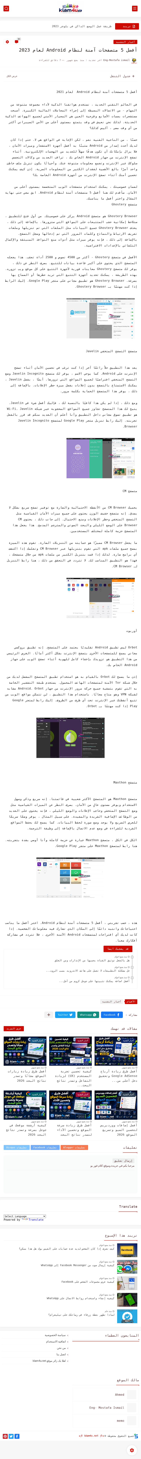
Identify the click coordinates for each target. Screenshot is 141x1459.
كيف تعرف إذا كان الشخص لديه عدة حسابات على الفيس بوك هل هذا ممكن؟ (66, 1248)
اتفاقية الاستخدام (56, 1341)
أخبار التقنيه (125, 42)
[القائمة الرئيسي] (135, 8)
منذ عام (108, 1311)
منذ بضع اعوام (121, 956)
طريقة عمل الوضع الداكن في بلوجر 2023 (81, 22)
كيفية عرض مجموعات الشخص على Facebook (88, 1281)
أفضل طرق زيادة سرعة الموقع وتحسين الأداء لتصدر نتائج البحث (74, 1130)
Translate (36, 1219)
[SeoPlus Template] (136, 1435)
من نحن (61, 1347)
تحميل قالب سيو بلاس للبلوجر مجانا (85, 30)
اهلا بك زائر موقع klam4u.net (49, 1360)
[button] (112, 1015)
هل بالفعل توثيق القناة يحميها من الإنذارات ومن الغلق (92, 960)
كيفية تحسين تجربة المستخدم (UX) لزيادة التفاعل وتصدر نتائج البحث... (73, 1078)
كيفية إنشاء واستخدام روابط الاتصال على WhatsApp (80, 1298)
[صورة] (127, 1250)
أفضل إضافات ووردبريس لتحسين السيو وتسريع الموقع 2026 (119, 1130)
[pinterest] (5, 1436)
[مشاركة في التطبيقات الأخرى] (48, 1015)
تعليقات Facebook (45, 1147)
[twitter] (11, 1436)
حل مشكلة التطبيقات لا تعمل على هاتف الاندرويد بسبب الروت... (88, 970)
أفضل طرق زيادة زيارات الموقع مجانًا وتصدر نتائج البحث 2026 (27, 1076)
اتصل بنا (61, 1354)
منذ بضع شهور (128, 1067)
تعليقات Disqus (16, 1147)
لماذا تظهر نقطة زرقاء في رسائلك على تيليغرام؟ (81, 1314)
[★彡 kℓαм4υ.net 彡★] (70, 8)
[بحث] (6, 8)
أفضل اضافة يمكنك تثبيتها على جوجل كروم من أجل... (94, 981)
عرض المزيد (13, 1028)
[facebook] (17, 1436)
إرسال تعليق (123, 1160)
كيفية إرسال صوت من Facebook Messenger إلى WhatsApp (77, 1265)
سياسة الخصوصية (55, 1335)
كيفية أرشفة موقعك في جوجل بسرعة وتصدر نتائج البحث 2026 (26, 1130)
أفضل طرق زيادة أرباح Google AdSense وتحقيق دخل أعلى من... (118, 1076)
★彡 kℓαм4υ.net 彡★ (91, 1435)
